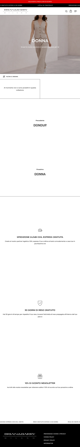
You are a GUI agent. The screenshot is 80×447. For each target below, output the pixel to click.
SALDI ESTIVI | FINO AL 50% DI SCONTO (40, 1)
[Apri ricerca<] (66, 11)
